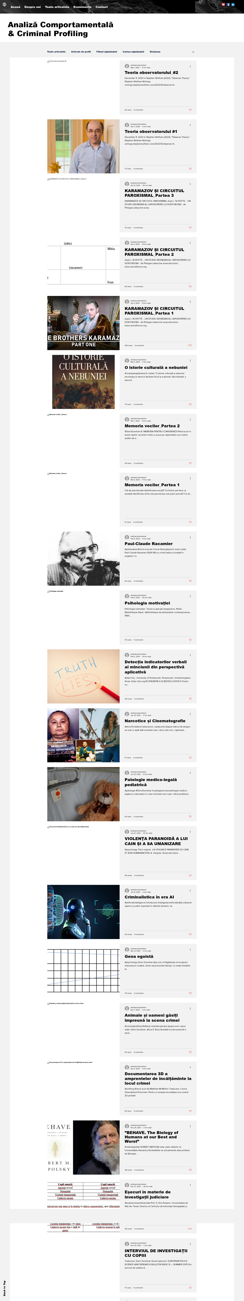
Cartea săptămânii (133, 51)
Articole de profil (81, 51)
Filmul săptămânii (106, 51)
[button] (193, 52)
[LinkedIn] (233, 4)
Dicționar (155, 51)
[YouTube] (223, 4)
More (169, 51)
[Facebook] (228, 4)
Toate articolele (56, 51)
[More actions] (191, 66)
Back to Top (4, 1288)
